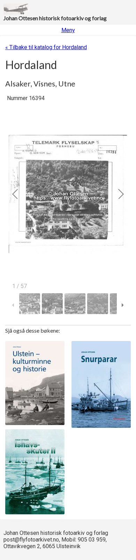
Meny (68, 30)
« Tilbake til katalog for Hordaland (46, 47)
